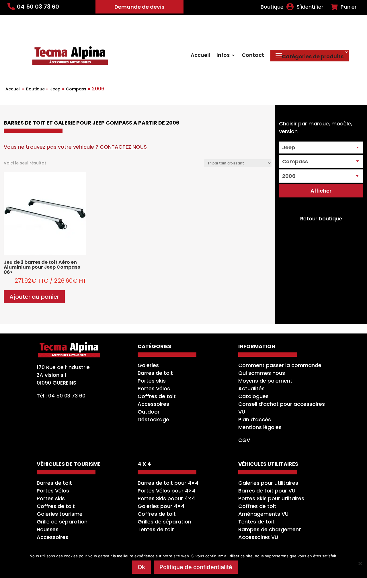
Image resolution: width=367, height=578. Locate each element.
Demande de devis (139, 6)
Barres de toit (155, 373)
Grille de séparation (62, 521)
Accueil (200, 56)
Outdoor (149, 411)
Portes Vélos (154, 388)
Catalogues (253, 396)
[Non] (360, 563)
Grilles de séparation (164, 521)
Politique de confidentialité (195, 567)
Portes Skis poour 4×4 (166, 498)
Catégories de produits (312, 56)
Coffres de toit (157, 396)
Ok (141, 567)
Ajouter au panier (34, 297)
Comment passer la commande (279, 365)
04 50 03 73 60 (38, 7)
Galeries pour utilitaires (268, 482)
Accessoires (153, 404)
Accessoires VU (258, 537)
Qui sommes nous (261, 373)
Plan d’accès (254, 419)
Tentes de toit (156, 529)
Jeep (55, 89)
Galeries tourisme (60, 513)
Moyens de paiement (265, 380)
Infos (223, 56)
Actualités (251, 388)
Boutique (272, 6)
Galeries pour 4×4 (161, 506)
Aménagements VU (263, 513)
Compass (76, 89)
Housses (47, 529)
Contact (253, 56)
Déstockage (153, 419)
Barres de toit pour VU (266, 490)
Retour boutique (321, 218)
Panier (349, 6)
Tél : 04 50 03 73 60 (61, 395)
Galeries (148, 365)
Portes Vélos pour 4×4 (167, 490)
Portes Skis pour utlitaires (271, 498)
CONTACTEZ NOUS (123, 146)
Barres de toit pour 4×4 (168, 482)
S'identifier (309, 6)
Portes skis (152, 380)
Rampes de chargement (269, 529)
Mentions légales (260, 427)
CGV (244, 440)
